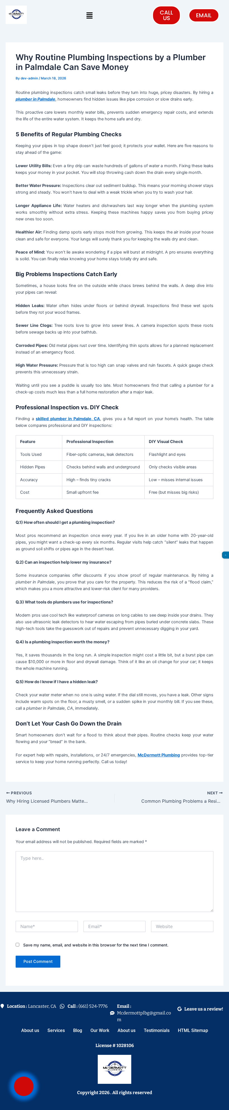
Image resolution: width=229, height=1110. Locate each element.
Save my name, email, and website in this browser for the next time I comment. (95, 945)
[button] (89, 15)
